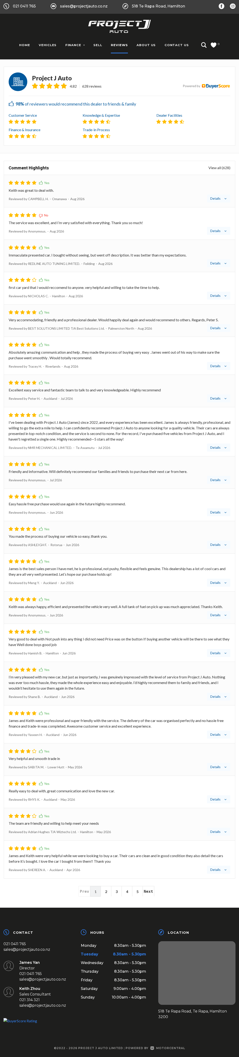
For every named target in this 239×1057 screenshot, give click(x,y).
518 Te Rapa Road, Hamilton (158, 6)
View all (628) (219, 168)
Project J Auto (52, 78)
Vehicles (47, 45)
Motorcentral (170, 1048)
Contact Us (177, 45)
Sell (97, 45)
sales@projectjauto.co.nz (84, 6)
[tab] (119, 191)
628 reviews (92, 86)
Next (148, 891)
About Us (146, 45)
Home (24, 45)
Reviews (119, 45)
